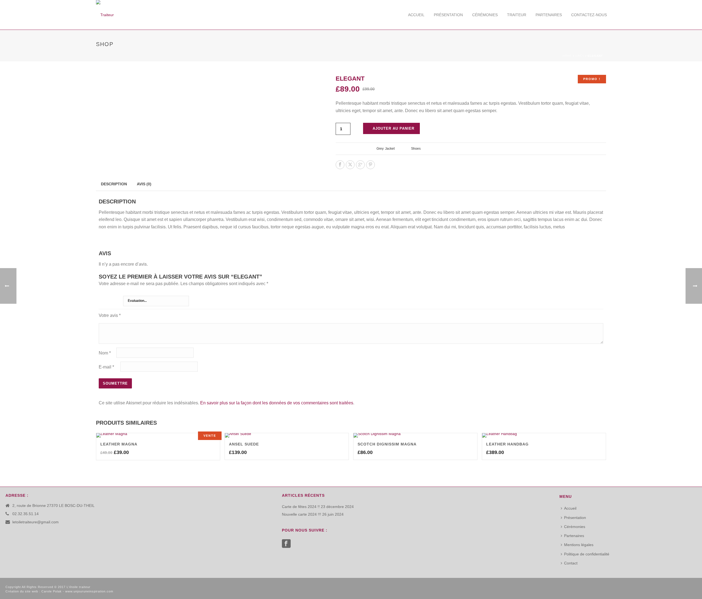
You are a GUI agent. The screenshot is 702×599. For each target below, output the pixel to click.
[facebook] (286, 544)
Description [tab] (114, 184)
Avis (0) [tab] (144, 184)
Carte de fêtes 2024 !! (301, 506)
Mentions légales (578, 545)
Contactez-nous (589, 15)
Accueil (416, 15)
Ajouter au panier (393, 128)
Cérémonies (485, 15)
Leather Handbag (507, 444)
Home (567, 55)
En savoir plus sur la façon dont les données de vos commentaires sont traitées (276, 403)
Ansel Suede (244, 444)
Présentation (448, 15)
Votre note (109, 299)
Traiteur (516, 15)
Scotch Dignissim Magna (387, 444)
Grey (579, 55)
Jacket (390, 149)
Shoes (416, 149)
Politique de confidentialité (586, 554)
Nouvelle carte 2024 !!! (301, 514)
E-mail (106, 367)
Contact (571, 563)
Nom (105, 353)
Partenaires (549, 15)
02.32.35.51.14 (25, 514)
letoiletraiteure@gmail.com (35, 522)
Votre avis (110, 315)
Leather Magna (118, 444)
